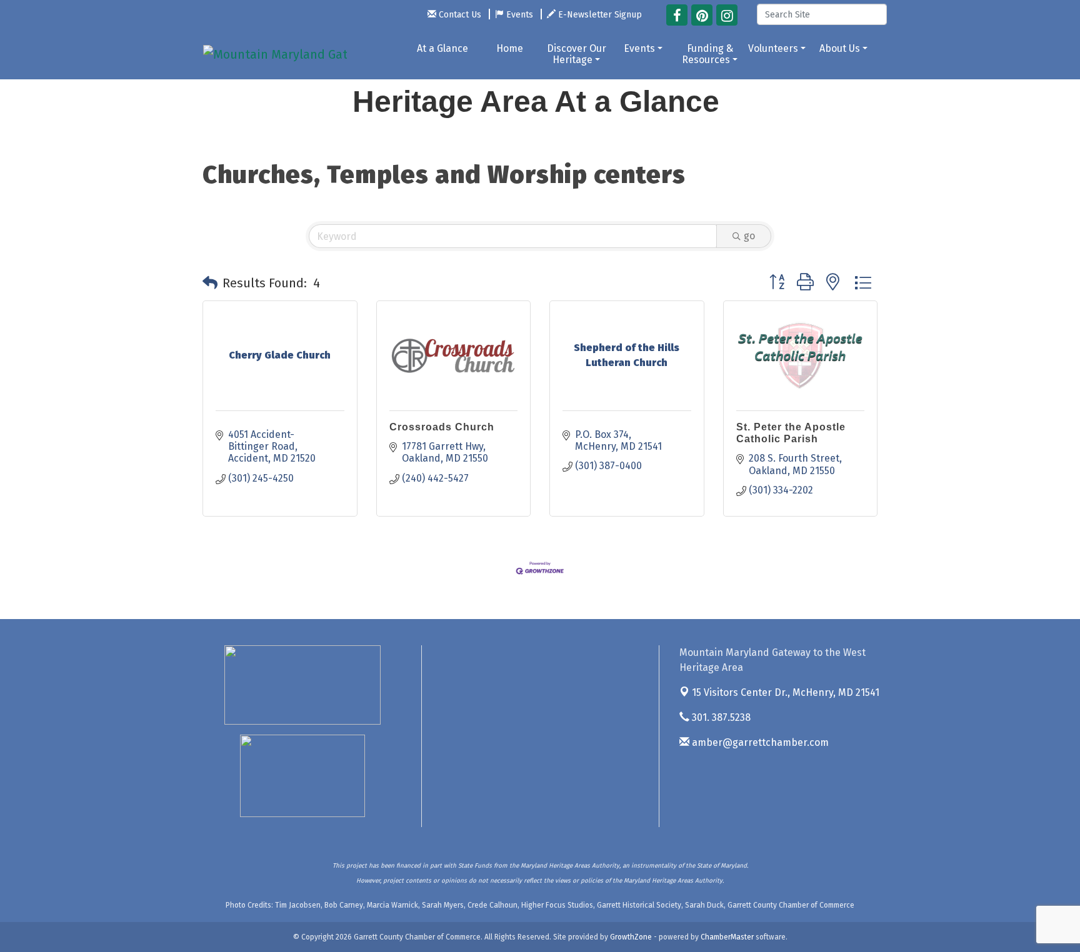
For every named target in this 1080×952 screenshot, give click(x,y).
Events (639, 48)
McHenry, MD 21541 (785, 692)
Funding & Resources (707, 54)
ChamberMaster (727, 937)
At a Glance (442, 48)
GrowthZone (631, 937)
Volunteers (773, 48)
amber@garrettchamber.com (759, 742)
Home (509, 48)
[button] (210, 283)
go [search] (749, 236)
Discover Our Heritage (576, 54)
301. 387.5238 (720, 717)
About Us (839, 48)
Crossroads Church (441, 427)
